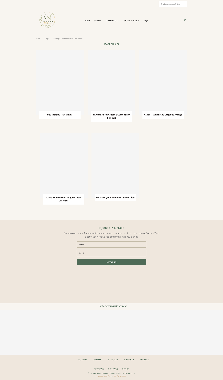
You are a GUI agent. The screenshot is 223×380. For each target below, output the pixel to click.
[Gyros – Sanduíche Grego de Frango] (163, 82)
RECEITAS (97, 21)
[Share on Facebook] (57, 122)
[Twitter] (176, 21)
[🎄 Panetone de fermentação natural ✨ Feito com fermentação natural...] (123, 321)
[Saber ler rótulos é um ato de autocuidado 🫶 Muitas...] (11, 343)
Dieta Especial (112, 21)
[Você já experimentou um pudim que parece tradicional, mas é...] (123, 343)
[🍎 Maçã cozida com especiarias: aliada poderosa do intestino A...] (56, 321)
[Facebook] (174, 21)
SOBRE (125, 369)
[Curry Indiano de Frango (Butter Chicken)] (64, 165)
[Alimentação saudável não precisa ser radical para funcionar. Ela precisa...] (100, 321)
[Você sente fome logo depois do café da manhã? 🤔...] (56, 343)
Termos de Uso (101, 376)
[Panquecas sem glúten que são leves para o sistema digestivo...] (78, 321)
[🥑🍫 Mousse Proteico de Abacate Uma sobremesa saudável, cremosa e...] (212, 343)
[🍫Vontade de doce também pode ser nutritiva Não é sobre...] (100, 343)
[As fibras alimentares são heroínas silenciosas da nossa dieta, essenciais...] (189, 343)
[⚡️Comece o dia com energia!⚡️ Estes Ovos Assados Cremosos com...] (33, 343)
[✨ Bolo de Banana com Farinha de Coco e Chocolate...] (33, 321)
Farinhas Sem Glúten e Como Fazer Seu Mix (111, 116)
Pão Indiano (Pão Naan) (60, 114)
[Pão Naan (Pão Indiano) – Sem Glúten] (115, 165)
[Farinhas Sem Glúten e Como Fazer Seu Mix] (111, 82)
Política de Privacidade (116, 376)
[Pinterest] (179, 21)
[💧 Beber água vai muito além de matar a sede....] (145, 321)
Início (87, 21)
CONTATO (113, 369)
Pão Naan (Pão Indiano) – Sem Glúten (115, 197)
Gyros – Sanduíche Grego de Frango (163, 114)
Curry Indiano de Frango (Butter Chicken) (63, 199)
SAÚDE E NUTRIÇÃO (131, 21)
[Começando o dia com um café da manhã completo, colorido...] (145, 343)
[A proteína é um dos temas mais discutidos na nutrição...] (212, 321)
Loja (146, 21)
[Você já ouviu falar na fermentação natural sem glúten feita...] (78, 343)
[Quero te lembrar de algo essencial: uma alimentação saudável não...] (167, 321)
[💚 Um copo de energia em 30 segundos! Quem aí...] (11, 321)
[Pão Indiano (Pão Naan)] (60, 82)
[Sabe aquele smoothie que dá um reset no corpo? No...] (189, 321)
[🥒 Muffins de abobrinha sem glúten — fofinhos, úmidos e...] (167, 343)
